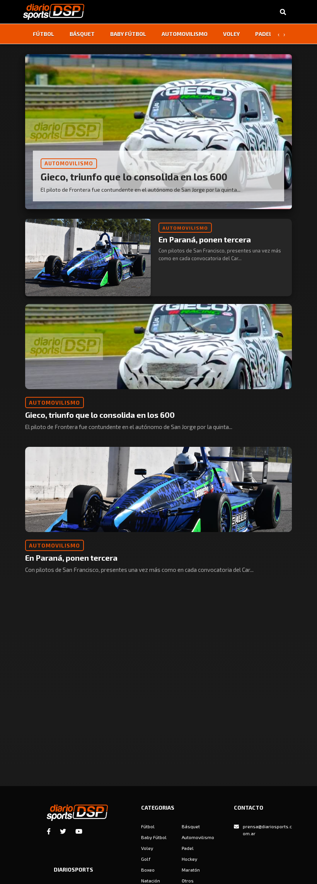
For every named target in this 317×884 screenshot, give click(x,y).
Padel (263, 34)
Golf (145, 859)
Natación (150, 880)
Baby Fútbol (128, 34)
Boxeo (148, 869)
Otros (188, 880)
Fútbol (43, 34)
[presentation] (278, 34)
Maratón (191, 869)
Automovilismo (185, 34)
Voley (231, 34)
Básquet (82, 34)
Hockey (189, 859)
